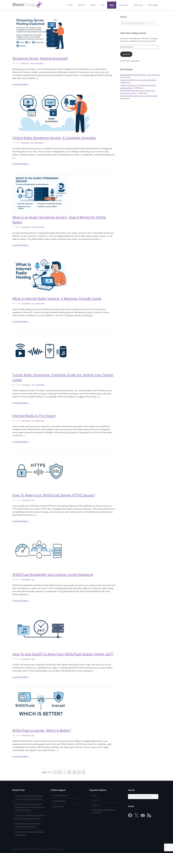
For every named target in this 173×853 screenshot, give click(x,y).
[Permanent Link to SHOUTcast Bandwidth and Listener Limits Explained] (63, 551)
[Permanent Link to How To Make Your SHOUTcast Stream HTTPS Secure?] (63, 471)
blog (31, 63)
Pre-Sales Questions (60, 795)
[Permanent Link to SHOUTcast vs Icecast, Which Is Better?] (63, 706)
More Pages (153, 5)
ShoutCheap (25, 63)
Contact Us (123, 5)
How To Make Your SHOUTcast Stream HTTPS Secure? (53, 495)
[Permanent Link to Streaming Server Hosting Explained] (63, 34)
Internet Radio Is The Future (33, 415)
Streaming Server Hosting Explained (40, 58)
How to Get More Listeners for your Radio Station (138, 96)
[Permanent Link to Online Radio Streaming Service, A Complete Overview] (63, 114)
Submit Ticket (58, 806)
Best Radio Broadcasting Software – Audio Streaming (140, 75)
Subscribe (126, 54)
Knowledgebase (59, 801)
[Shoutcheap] (27, 7)
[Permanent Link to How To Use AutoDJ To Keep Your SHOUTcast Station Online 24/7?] (63, 630)
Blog (112, 5)
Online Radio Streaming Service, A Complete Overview (54, 137)
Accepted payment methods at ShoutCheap (103, 811)
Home (70, 5)
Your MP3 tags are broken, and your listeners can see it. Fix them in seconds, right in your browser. (30, 807)
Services (81, 5)
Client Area (138, 5)
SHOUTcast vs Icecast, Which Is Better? (41, 730)
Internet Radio (39, 63)
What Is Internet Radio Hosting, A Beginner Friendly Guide (56, 298)
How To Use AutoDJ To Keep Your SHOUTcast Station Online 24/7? (63, 654)
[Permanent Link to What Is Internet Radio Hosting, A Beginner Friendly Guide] (63, 275)
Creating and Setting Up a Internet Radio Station (138, 80)
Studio (93, 5)
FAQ (102, 5)
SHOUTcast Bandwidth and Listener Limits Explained (52, 574)
